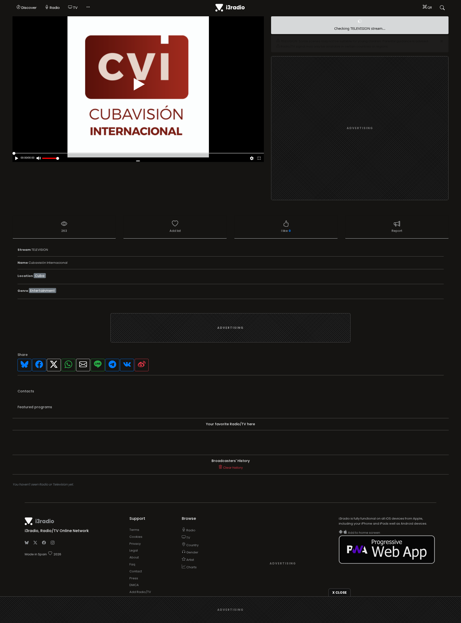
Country (192, 524)
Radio (54, 7)
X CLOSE (339, 592)
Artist (190, 539)
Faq (132, 543)
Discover (28, 7)
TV (75, 7)
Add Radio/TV (140, 571)
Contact (135, 550)
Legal (133, 529)
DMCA (134, 564)
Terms (134, 508)
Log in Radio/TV (141, 577)
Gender (192, 531)
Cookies (135, 515)
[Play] (139, 84)
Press (133, 557)
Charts (191, 546)
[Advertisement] (360, 108)
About (134, 536)
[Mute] (38, 158)
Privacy (135, 522)
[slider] (50, 158)
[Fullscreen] (259, 158)
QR (429, 7)
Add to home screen (363, 511)
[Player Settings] (252, 158)
